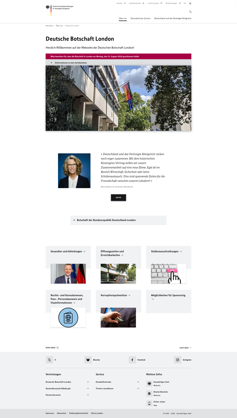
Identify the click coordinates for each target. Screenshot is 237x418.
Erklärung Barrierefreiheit (78, 413)
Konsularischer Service (140, 18)
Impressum (50, 413)
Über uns (123, 19)
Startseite (49, 26)
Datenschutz (61, 413)
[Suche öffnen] (189, 10)
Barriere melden (97, 413)
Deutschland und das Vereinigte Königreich (172, 18)
